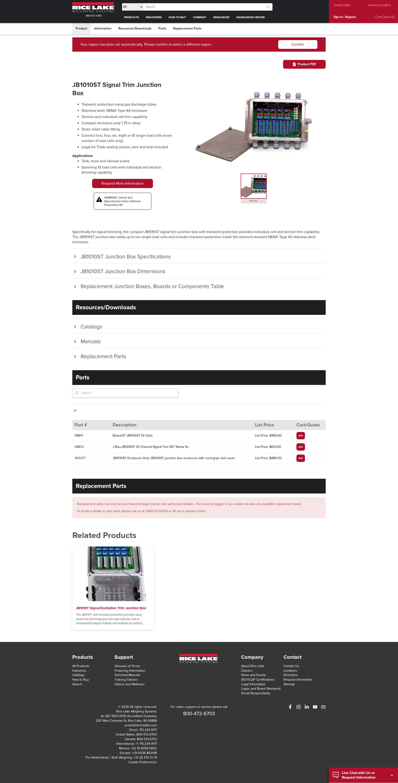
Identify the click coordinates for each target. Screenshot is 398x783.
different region (198, 44)
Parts (162, 28)
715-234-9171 (148, 730)
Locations (290, 671)
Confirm (298, 44)
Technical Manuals (127, 675)
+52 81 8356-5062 (144, 748)
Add (300, 435)
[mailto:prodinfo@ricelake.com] (323, 707)
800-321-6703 (147, 739)
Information (102, 28)
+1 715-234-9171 (146, 744)
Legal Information (253, 684)
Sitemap (289, 684)
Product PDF (307, 64)
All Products (80, 666)
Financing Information (129, 671)
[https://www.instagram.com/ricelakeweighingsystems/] (298, 707)
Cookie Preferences (143, 762)
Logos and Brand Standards (261, 689)
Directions (291, 675)
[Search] (268, 7)
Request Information (298, 680)
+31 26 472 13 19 (145, 757)
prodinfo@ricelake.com (141, 725)
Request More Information (122, 183)
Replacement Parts (187, 28)
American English (379, 5)
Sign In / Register (345, 17)
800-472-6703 (94, 16)
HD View (254, 201)
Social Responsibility (255, 693)
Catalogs (78, 675)
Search (77, 684)
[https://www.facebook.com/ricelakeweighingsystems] (290, 707)
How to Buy (80, 680)
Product (81, 28)
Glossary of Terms (127, 666)
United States (342, 5)
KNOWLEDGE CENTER (250, 17)
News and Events (253, 675)
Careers (246, 671)
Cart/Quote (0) (385, 17)
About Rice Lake (252, 666)
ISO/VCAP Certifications (258, 680)
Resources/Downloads (135, 28)
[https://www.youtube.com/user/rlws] (315, 707)
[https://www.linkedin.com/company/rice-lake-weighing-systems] (306, 707)
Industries (79, 671)
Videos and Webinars (129, 684)
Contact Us (291, 666)
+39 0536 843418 (144, 753)
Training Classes (126, 680)
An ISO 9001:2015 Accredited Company (129, 716)
